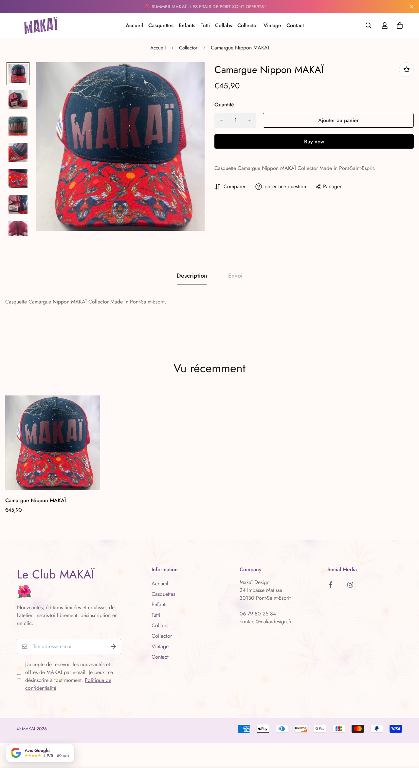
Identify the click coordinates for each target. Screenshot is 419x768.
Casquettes (160, 25)
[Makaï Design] (40, 25)
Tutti (205, 25)
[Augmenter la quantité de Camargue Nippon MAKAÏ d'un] (249, 120)
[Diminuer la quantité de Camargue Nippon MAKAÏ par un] (221, 120)
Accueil (134, 25)
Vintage (272, 25)
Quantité (224, 104)
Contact (295, 25)
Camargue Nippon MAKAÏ (35, 500)
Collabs (223, 25)
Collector (247, 25)
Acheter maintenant (314, 141)
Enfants (187, 25)
